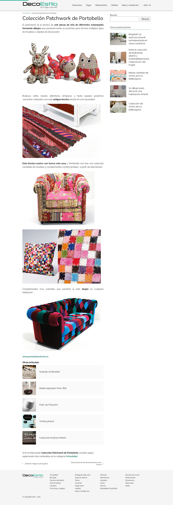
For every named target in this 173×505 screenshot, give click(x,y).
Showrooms (129, 480)
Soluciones (77, 5)
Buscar (113, 15)
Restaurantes (101, 5)
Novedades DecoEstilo (108, 488)
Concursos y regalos (57, 488)
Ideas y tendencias (130, 5)
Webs (127, 486)
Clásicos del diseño (57, 480)
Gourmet (78, 483)
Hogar (88, 5)
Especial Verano (81, 478)
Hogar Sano (79, 486)
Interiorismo (104, 478)
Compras (53, 486)
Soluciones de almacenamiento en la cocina (86, 463)
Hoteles (114, 5)
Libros (102, 483)
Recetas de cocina (132, 475)
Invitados (103, 480)
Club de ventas (55, 483)
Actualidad (54, 475)
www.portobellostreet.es (35, 356)
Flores (77, 480)
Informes (103, 475)
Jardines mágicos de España (36, 464)
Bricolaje (53, 478)
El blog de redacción (82, 475)
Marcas (103, 486)
